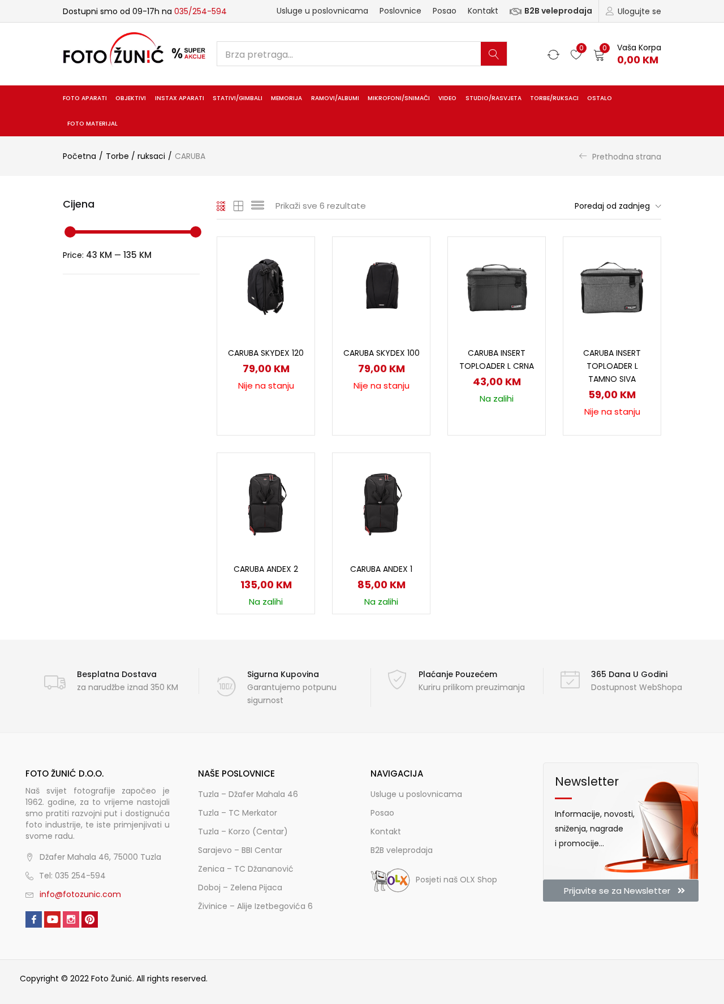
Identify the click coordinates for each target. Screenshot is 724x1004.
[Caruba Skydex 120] (265, 284)
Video (447, 98)
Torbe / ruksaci (135, 156)
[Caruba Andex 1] (381, 500)
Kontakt (483, 10)
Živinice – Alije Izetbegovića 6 (255, 906)
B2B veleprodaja (558, 10)
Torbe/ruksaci (554, 98)
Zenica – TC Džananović (246, 868)
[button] (627, 54)
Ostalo (599, 98)
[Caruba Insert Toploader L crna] (496, 284)
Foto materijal (92, 123)
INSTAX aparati (179, 98)
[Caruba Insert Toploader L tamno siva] (612, 284)
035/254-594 (200, 11)
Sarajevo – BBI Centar (240, 850)
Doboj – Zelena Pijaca (240, 887)
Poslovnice (400, 10)
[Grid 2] (238, 205)
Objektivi (130, 98)
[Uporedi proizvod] (292, 278)
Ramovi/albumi (335, 98)
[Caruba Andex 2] (265, 500)
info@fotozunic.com (80, 894)
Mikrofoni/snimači (399, 98)
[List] (257, 205)
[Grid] (221, 205)
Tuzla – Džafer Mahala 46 (248, 794)
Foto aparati (85, 98)
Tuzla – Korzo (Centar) (243, 831)
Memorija (286, 98)
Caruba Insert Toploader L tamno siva (612, 366)
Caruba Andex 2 (266, 569)
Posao (444, 10)
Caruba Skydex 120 (266, 353)
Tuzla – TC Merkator (237, 812)
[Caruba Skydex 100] (381, 284)
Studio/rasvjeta (494, 98)
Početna (79, 156)
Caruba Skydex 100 (381, 353)
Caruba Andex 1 (381, 569)
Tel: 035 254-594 (72, 875)
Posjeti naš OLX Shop (456, 879)
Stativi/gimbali (237, 98)
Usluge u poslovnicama (322, 10)
